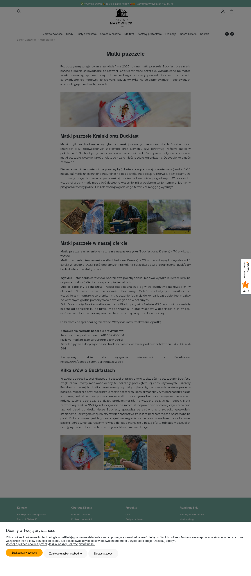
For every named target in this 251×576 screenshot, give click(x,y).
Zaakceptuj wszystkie (24, 552)
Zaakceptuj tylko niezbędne (65, 553)
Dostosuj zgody (103, 553)
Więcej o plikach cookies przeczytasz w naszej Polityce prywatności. (50, 544)
